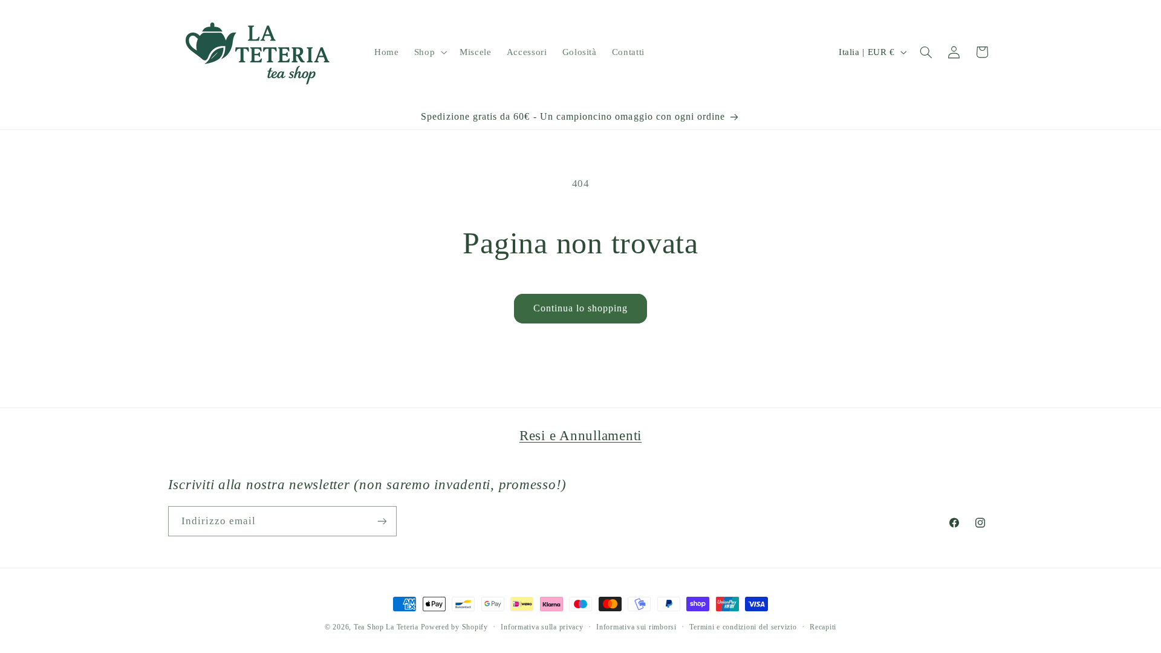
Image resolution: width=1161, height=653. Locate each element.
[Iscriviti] (381, 521)
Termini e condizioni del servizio (742, 627)
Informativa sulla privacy (542, 627)
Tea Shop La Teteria (387, 627)
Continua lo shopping (580, 308)
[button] (429, 52)
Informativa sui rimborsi (636, 627)
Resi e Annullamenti (580, 435)
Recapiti (823, 627)
